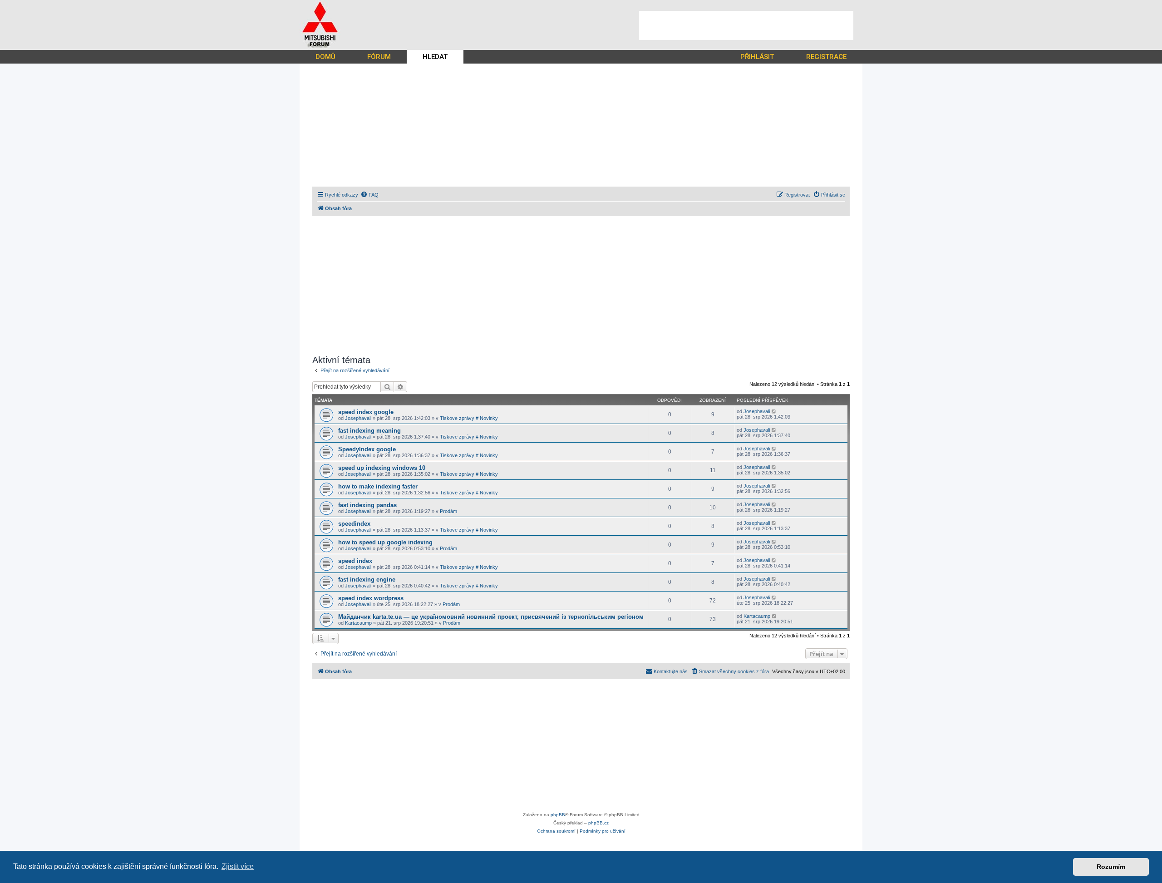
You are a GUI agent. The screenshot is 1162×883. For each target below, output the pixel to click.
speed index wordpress (371, 598)
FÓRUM (379, 57)
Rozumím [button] (1111, 866)
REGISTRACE (826, 57)
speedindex (354, 523)
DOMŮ (325, 57)
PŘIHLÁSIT (757, 57)
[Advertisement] (746, 25)
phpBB (558, 814)
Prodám (448, 511)
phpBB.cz (598, 822)
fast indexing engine (366, 579)
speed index (355, 560)
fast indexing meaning (369, 430)
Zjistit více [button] (238, 866)
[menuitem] (369, 194)
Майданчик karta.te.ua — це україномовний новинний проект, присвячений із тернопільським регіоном (491, 616)
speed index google (366, 412)
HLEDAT (435, 57)
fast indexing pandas (367, 505)
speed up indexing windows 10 (381, 467)
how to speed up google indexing (385, 542)
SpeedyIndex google (367, 449)
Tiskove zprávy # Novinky (469, 418)
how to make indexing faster (378, 486)
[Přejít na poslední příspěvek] (774, 411)
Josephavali (358, 418)
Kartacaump (358, 623)
